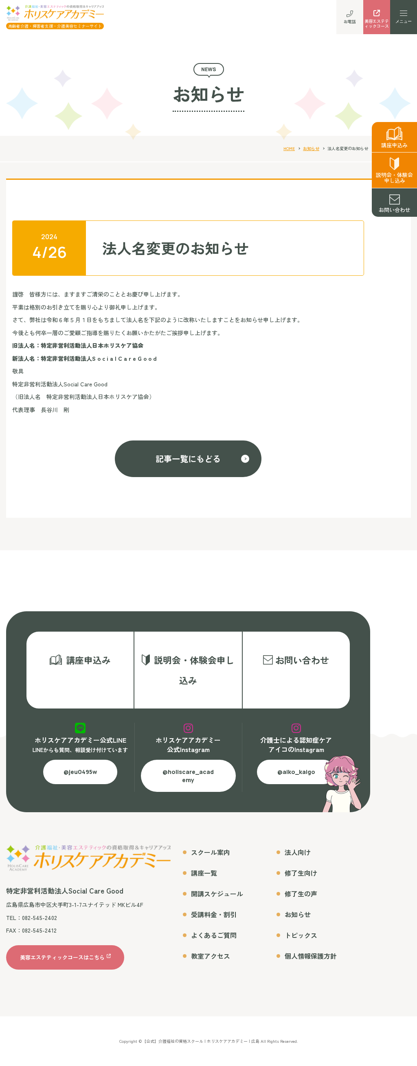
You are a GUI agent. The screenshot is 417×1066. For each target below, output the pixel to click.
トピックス (301, 935)
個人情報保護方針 (311, 956)
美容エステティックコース (376, 23)
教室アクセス (210, 956)
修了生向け (301, 873)
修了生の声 (301, 893)
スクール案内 (210, 852)
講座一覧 (204, 873)
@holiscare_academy (188, 776)
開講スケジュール (217, 893)
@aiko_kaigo (296, 772)
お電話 (350, 21)
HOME (289, 148)
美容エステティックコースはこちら (62, 957)
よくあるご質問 (214, 935)
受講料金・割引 (214, 914)
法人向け (298, 852)
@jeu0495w (80, 772)
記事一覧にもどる (188, 458)
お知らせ (311, 148)
